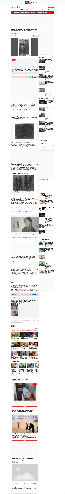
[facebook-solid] (33, 77)
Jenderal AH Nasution (30, 109)
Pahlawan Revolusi (23, 105)
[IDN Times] (15, 7)
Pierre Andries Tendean (30, 107)
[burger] (53, 9)
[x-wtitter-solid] (35, 77)
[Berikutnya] (38, 366)
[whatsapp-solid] (30, 77)
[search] (46, 7)
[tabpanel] (25, 68)
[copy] (37, 77)
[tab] (14, 60)
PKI (33, 104)
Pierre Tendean (13, 109)
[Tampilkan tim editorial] (38, 326)
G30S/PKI (12, 106)
